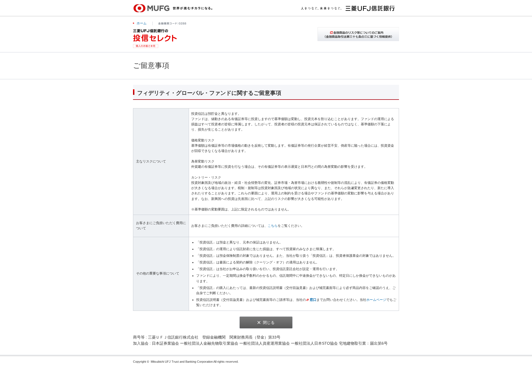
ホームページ (376, 300)
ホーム (142, 23)
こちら (273, 226)
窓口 (313, 300)
